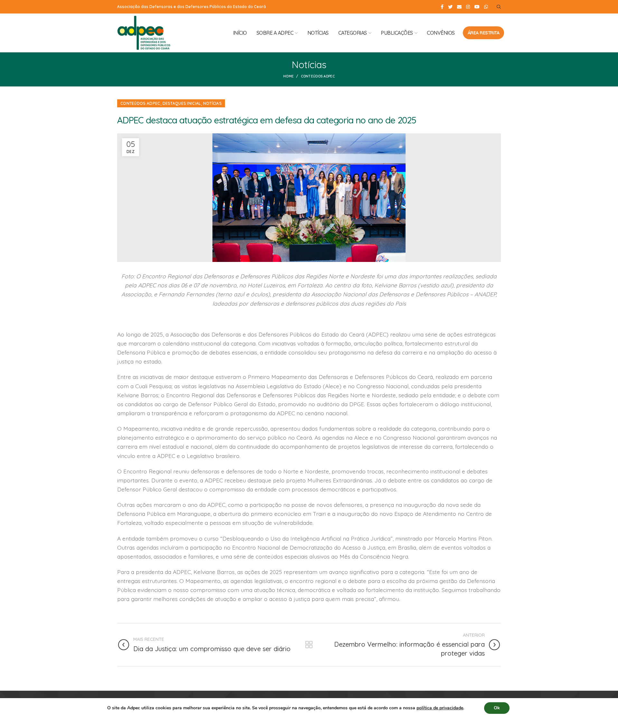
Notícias (212, 103)
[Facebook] (442, 7)
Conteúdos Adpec (318, 76)
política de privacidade (440, 708)
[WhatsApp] (486, 7)
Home (288, 76)
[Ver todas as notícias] (309, 645)
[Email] (459, 7)
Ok (497, 708)
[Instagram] (468, 7)
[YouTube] (477, 7)
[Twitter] (450, 7)
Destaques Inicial (182, 103)
